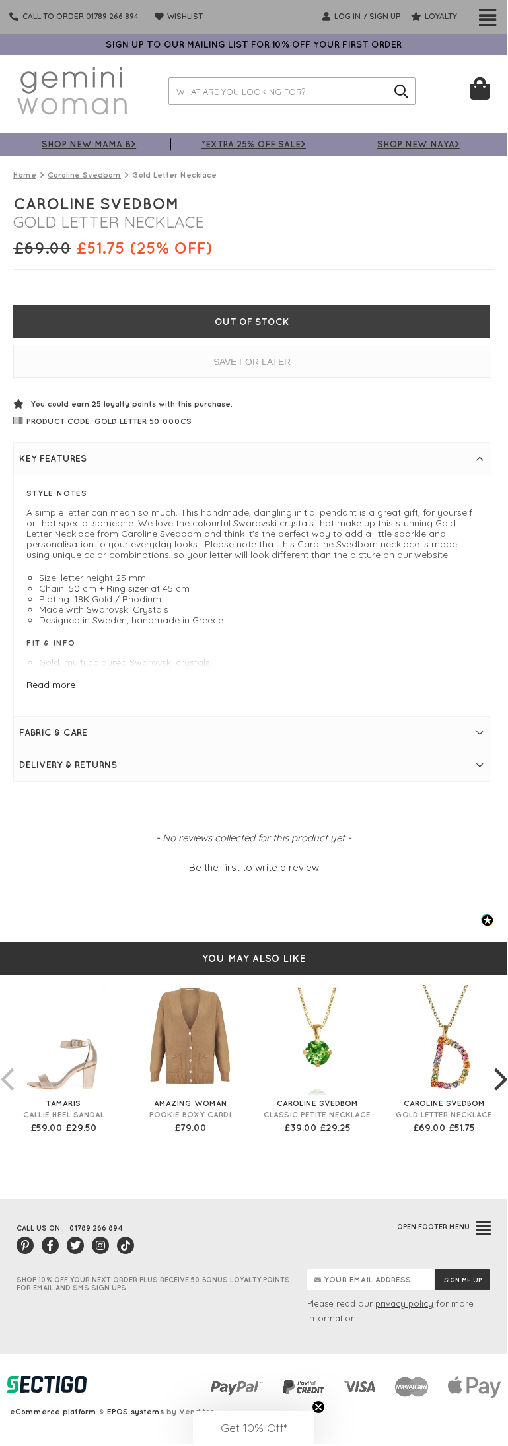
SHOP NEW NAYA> (418, 144)
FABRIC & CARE (53, 732)
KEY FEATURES (53, 458)
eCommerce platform (53, 1411)
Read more (50, 685)
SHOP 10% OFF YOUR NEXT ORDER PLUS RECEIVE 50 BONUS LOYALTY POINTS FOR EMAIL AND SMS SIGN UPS (153, 1283)
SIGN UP (385, 16)
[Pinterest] (25, 1245)
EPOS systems (135, 1411)
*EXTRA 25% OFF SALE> (253, 144)
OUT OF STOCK (252, 321)
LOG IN (346, 16)
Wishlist (184, 16)
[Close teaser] (318, 1407)
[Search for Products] (401, 91)
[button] (253, 865)
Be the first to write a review (254, 867)
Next (500, 1065)
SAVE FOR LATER (252, 362)
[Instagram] (100, 1245)
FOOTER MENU (433, 1227)
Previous (6, 1065)
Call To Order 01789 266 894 (80, 16)
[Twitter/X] (75, 1245)
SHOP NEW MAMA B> (89, 144)
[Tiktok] (125, 1245)
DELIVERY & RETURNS (68, 764)
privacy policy (404, 1303)
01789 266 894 (95, 1228)
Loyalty (440, 16)
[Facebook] (50, 1245)
